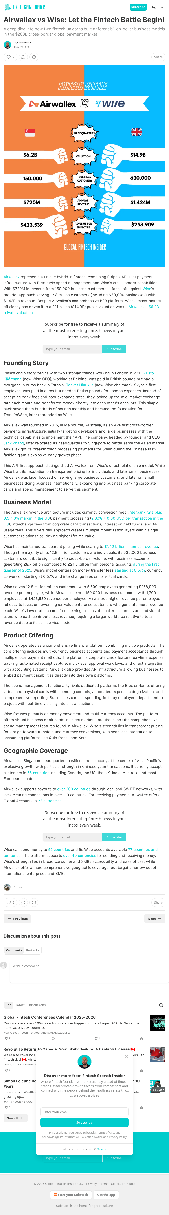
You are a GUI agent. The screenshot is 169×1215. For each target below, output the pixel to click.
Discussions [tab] (37, 1005)
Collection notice (123, 1184)
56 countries (38, 773)
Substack (62, 1206)
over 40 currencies (79, 855)
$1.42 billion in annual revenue (131, 546)
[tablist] (23, 950)
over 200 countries (73, 789)
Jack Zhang (14, 443)
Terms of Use (105, 1132)
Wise (147, 289)
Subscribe (138, 7)
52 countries (59, 849)
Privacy (91, 1184)
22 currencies (50, 801)
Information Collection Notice (83, 1137)
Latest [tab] (20, 1005)
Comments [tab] (14, 950)
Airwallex (12, 277)
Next (152, 918)
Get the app (106, 1195)
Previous (20, 918)
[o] (157, 1086)
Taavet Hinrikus (80, 385)
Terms (103, 1184)
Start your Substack (73, 1195)
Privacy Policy (118, 1137)
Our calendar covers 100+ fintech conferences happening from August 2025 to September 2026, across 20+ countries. (72, 1025)
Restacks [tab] (32, 950)
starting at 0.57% (130, 570)
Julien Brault (23, 42)
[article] (84, 1028)
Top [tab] (8, 1005)
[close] (126, 1056)
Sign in (157, 7)
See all (12, 1118)
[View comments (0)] (23, 57)
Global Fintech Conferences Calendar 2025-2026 (50, 1017)
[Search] (161, 1005)
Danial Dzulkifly (58, 1032)
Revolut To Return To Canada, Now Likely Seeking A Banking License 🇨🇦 (69, 1049)
